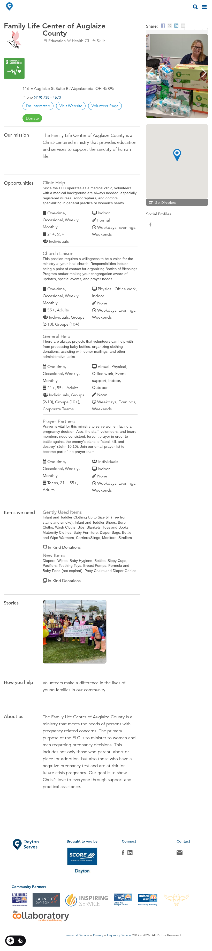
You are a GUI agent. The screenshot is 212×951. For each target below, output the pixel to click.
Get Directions (165, 203)
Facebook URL (150, 224)
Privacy (98, 935)
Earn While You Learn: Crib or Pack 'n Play (80, 632)
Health (77, 40)
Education (57, 40)
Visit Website (70, 105)
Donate (32, 118)
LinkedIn (130, 854)
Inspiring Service (119, 935)
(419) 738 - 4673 (47, 97)
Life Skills (97, 40)
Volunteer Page (105, 105)
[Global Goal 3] (14, 68)
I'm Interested (38, 105)
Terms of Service (77, 935)
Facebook (123, 854)
